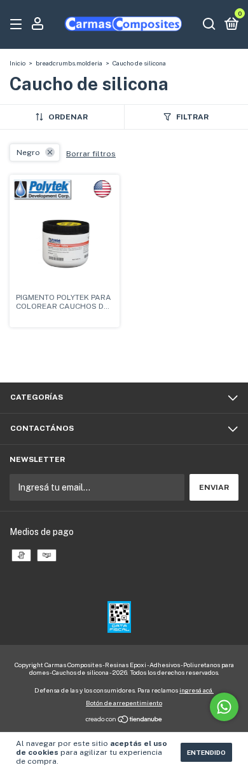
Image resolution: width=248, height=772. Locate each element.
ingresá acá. (196, 690)
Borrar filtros (91, 153)
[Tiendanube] (124, 720)
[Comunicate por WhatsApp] (224, 707)
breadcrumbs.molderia (69, 63)
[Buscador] (209, 25)
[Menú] (18, 25)
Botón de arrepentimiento (124, 703)
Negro (28, 152)
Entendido (206, 752)
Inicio (17, 63)
